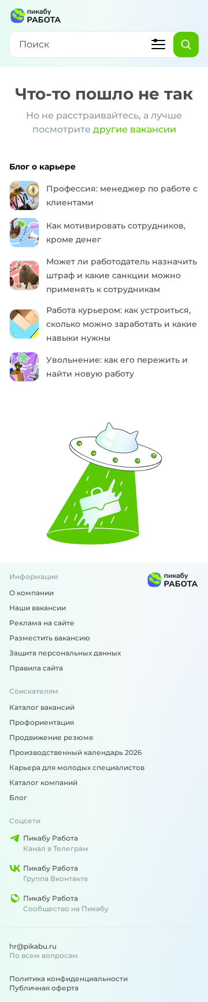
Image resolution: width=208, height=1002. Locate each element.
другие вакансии (134, 129)
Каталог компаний (43, 782)
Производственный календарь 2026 (75, 752)
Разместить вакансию (49, 637)
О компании (31, 592)
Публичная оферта (44, 987)
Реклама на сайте (42, 622)
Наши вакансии (37, 607)
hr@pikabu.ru (33, 946)
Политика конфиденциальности (68, 978)
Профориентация (41, 722)
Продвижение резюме (51, 737)
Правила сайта (36, 668)
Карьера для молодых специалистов (76, 767)
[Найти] (186, 44)
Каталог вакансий (42, 707)
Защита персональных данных (65, 653)
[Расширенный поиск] (158, 44)
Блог (18, 797)
